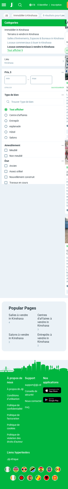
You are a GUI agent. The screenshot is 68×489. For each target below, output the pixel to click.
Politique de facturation (13, 417)
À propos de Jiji (15, 389)
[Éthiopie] (49, 469)
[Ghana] (41, 469)
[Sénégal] (58, 469)
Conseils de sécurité (31, 393)
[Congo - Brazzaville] (38, 478)
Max (34, 78)
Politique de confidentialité (14, 407)
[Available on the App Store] (52, 390)
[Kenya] (16, 469)
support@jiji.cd (33, 384)
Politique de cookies (13, 426)
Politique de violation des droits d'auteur (15, 438)
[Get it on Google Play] (52, 400)
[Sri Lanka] (30, 478)
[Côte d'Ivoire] (13, 478)
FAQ (27, 407)
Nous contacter (33, 401)
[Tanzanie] (32, 469)
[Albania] (46, 478)
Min (8, 78)
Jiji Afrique (12, 459)
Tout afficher (16, 109)
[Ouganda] (24, 469)
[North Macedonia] (55, 478)
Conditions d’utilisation (13, 397)
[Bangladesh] (21, 478)
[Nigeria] (7, 469)
